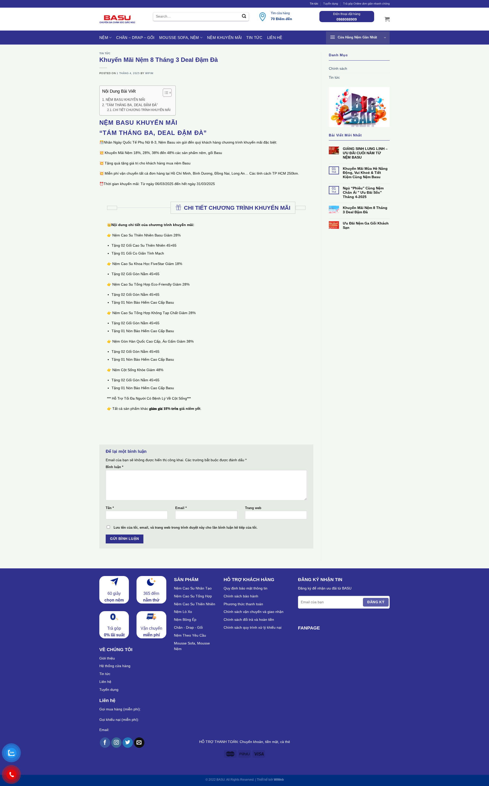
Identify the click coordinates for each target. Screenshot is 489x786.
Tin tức (314, 3)
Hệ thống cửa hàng (114, 666)
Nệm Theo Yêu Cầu (190, 635)
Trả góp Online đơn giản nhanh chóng (366, 3)
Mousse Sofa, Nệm (179, 37)
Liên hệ (274, 37)
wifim (149, 73)
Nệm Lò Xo (183, 612)
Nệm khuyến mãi (224, 37)
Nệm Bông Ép (185, 619)
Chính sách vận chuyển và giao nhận (253, 612)
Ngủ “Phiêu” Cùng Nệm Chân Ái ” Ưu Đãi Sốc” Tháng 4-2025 (363, 192)
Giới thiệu (107, 658)
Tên (110, 508)
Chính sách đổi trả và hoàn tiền (249, 619)
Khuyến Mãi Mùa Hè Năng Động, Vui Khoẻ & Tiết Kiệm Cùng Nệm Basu (365, 172)
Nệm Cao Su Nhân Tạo (193, 588)
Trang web (253, 508)
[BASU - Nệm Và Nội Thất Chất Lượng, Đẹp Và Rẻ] (117, 19)
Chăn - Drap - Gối (188, 627)
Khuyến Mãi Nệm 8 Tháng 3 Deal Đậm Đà (365, 210)
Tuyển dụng (330, 3)
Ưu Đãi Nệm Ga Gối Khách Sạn (366, 225)
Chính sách (338, 68)
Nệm (103, 37)
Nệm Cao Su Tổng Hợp (193, 596)
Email (181, 508)
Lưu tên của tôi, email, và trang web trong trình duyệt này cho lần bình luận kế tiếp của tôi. (185, 527)
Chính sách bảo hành (241, 596)
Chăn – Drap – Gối (135, 37)
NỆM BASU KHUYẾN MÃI (125, 100)
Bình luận (114, 467)
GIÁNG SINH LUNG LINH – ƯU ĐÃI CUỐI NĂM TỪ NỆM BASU (365, 153)
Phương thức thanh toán (243, 604)
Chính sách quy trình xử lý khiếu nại (252, 627)
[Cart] (387, 19)
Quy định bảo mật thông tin (245, 588)
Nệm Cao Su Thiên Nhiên (194, 604)
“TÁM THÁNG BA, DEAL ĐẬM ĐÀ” (132, 105)
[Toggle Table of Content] (164, 92)
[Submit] (243, 16)
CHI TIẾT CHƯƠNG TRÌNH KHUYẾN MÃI (141, 110)
